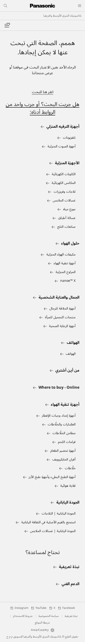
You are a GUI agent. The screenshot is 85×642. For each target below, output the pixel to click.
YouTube (41, 608)
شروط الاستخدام (23, 616)
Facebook (68, 608)
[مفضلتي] (7, 25)
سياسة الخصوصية (48, 616)
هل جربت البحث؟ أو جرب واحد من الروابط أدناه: (42, 108)
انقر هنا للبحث (42, 92)
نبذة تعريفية (71, 616)
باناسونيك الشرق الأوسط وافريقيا (62, 16)
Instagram (21, 608)
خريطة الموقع (42, 623)
